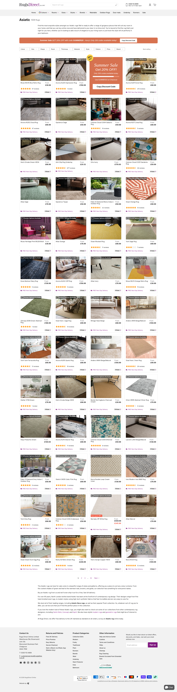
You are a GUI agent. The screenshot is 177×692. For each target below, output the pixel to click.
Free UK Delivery (51, 637)
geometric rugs (111, 612)
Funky (75, 642)
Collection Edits (78, 637)
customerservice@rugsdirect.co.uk (30, 657)
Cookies (102, 639)
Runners (75, 651)
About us (102, 648)
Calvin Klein (57, 612)
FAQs (101, 645)
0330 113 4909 (26, 653)
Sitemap (102, 651)
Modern (75, 639)
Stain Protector (78, 662)
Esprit (75, 612)
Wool (74, 656)
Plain (74, 648)
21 (91, 578)
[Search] (116, 4)
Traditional (76, 645)
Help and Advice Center (107, 637)
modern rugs (97, 612)
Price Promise (50, 639)
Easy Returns (50, 642)
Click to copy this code (88, 40)
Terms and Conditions (106, 642)
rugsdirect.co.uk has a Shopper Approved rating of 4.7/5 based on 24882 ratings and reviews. (127, 681)
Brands (75, 653)
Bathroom (76, 667)
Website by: (23, 683)
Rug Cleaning (103, 653)
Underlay (76, 659)
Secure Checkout (52, 645)
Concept (65, 612)
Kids (74, 665)
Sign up (153, 645)
